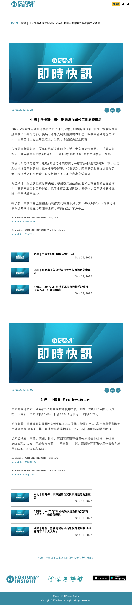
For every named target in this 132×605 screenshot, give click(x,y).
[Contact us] (66, 579)
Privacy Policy (72, 596)
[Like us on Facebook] (51, 579)
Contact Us (58, 596)
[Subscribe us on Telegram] (80, 579)
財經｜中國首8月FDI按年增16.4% (54, 254)
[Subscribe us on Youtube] (73, 579)
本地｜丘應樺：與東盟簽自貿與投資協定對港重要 (66, 557)
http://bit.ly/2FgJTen (22, 234)
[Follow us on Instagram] (59, 579)
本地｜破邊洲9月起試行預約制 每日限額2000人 (48, 23)
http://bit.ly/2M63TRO (23, 221)
